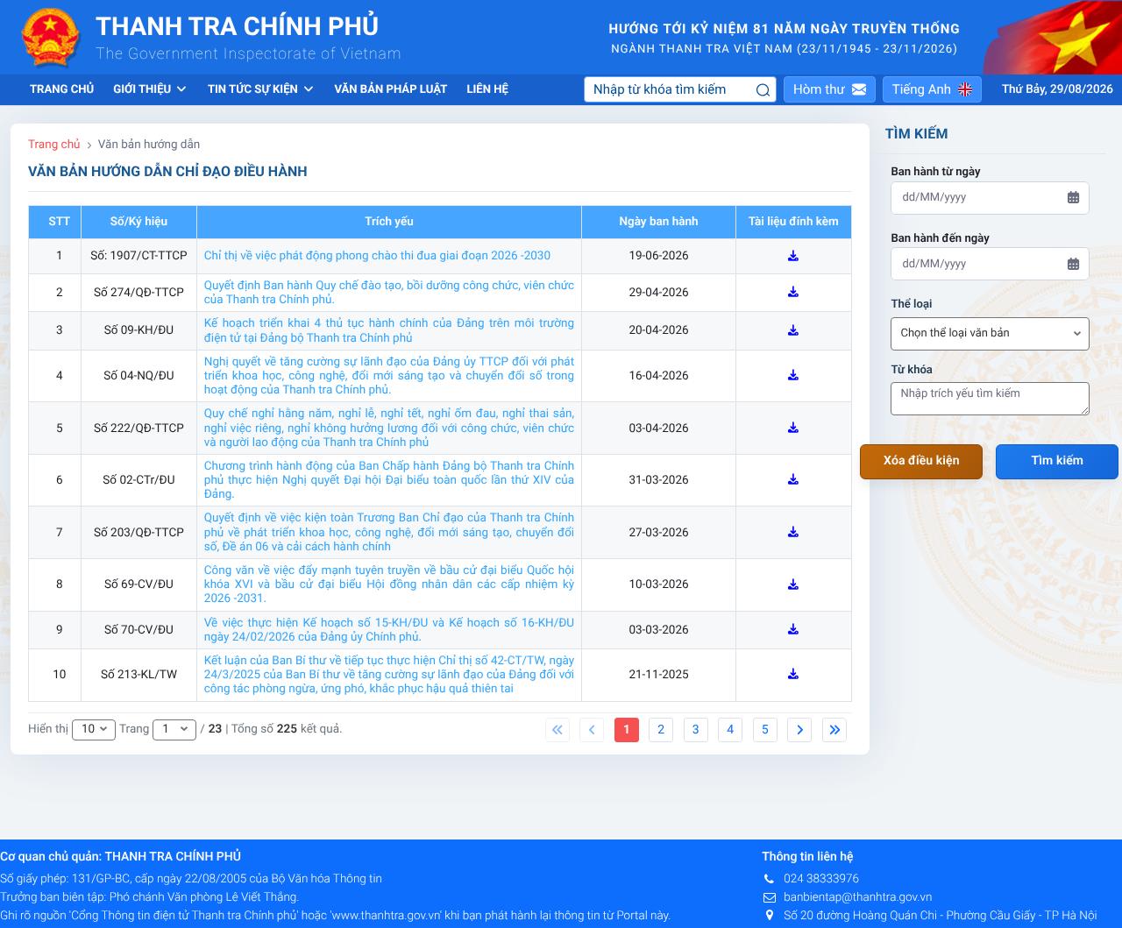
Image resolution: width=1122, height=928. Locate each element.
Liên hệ (487, 89)
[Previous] (557, 730)
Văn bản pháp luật (390, 89)
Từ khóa (912, 370)
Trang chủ (62, 89)
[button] (830, 89)
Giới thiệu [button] (143, 89)
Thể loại (911, 304)
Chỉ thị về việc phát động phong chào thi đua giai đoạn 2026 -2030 (377, 256)
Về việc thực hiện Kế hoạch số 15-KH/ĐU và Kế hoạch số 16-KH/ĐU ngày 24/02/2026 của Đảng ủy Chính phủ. (389, 630)
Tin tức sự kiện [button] (254, 89)
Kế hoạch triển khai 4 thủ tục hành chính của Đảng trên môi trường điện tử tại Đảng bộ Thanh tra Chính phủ (389, 330)
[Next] (799, 730)
